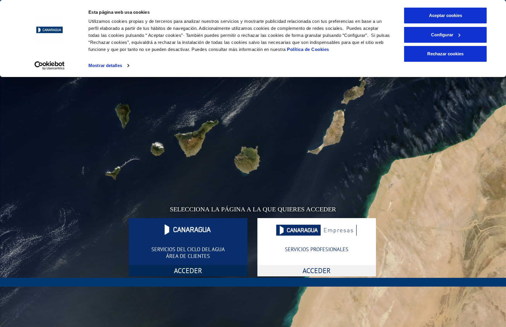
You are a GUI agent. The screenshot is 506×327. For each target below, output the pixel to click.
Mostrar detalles (105, 65)
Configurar (442, 34)
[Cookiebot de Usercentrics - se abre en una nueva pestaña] (49, 65)
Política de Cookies (308, 49)
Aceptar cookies (445, 15)
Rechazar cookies (445, 53)
